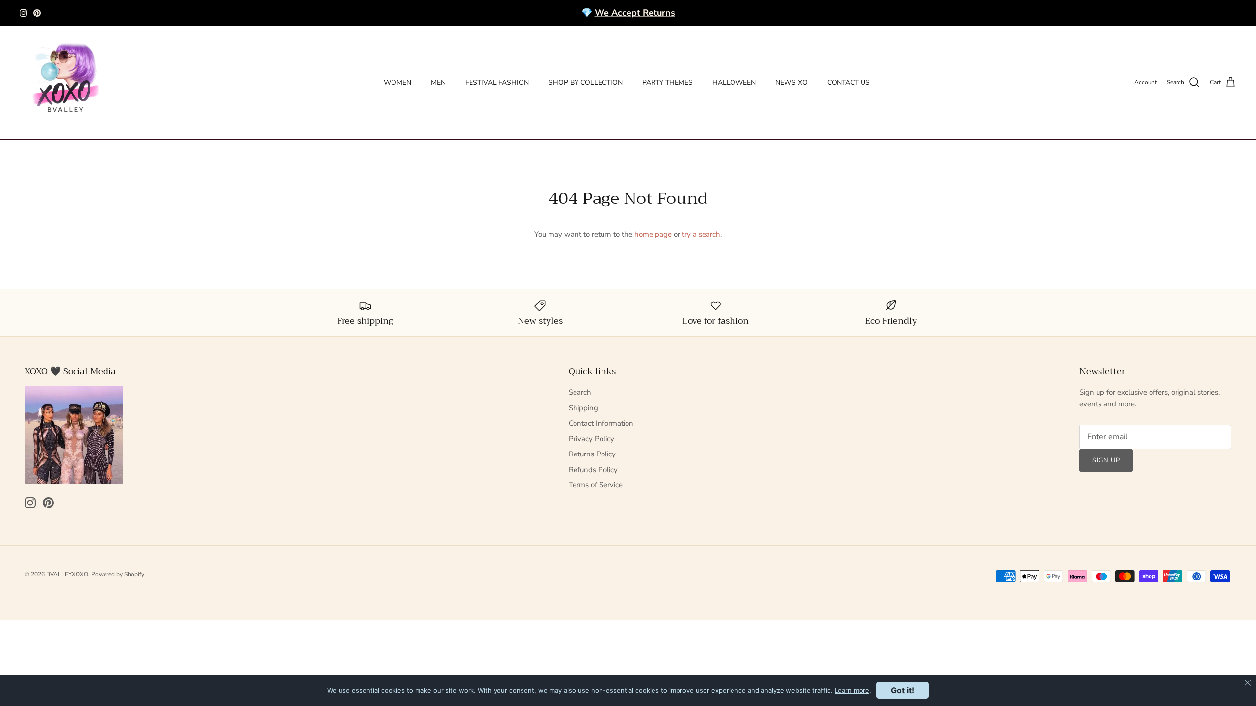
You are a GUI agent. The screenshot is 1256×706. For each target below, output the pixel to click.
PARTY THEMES (667, 82)
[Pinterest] (37, 13)
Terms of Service (596, 485)
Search (580, 392)
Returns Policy (592, 454)
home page (653, 234)
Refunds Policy (593, 470)
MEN (438, 82)
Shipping (583, 408)
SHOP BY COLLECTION (586, 82)
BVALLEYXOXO (67, 574)
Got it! (902, 690)
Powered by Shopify (117, 574)
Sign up (1106, 460)
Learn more (852, 690)
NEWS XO (791, 82)
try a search (701, 234)
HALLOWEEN (734, 82)
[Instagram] (23, 13)
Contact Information (601, 423)
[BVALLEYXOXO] (66, 82)
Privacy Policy (591, 439)
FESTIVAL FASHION (497, 82)
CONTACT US (848, 82)
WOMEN (397, 82)
